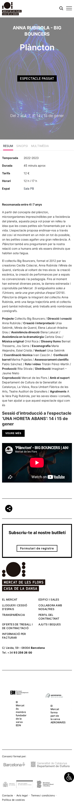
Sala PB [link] (29, 188)
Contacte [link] (7, 795)
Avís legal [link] (22, 795)
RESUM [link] (8, 146)
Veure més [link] (13, 433)
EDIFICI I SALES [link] (48, 599)
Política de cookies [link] (13, 799)
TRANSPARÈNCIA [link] (13, 614)
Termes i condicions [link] (43, 795)
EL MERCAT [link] (9, 599)
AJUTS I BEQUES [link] (49, 624)
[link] (69, 777)
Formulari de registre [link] (37, 548)
